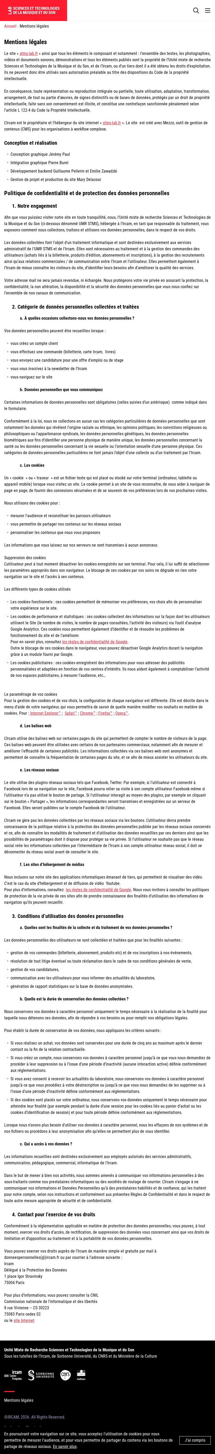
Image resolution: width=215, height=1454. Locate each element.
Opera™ (121, 713)
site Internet (24, 1320)
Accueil (10, 26)
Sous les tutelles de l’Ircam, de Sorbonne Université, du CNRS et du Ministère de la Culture (80, 1353)
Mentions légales (18, 1400)
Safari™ (71, 713)
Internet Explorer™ (45, 713)
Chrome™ (87, 713)
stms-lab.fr (29, 53)
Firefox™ (105, 713)
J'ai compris (195, 1440)
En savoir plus (65, 1446)
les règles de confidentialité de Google (94, 641)
